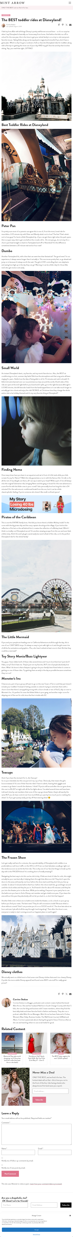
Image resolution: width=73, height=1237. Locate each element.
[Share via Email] (70, 25)
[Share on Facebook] (59, 25)
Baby (60, 1053)
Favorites (6, 15)
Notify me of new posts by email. (13, 1167)
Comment (6, 1122)
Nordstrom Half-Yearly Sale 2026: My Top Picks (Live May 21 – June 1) (36, 1058)
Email (40, 1148)
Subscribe (39, 1099)
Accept (37, 1230)
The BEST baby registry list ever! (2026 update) (61, 1057)
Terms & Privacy (36, 1234)
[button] (70, 1216)
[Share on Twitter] (66, 25)
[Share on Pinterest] (63, 25)
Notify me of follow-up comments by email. (17, 1160)
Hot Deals (12, 1053)
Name (4, 1148)
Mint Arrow (12, 3)
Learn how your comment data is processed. (46, 1183)
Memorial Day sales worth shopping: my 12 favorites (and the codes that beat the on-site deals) (12, 1059)
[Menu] (70, 3)
